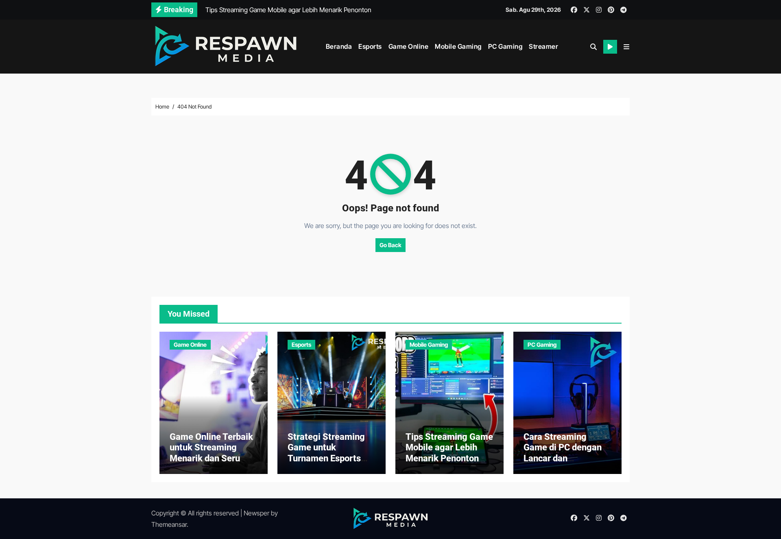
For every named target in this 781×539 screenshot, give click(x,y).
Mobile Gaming (458, 46)
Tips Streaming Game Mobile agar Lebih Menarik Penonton (449, 447)
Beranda (339, 46)
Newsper (256, 513)
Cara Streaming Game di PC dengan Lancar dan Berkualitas (563, 453)
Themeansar (169, 524)
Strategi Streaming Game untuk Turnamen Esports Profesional (326, 453)
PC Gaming (505, 46)
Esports (370, 46)
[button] (626, 47)
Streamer (543, 46)
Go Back (390, 244)
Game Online (408, 46)
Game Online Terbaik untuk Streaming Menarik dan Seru (211, 447)
